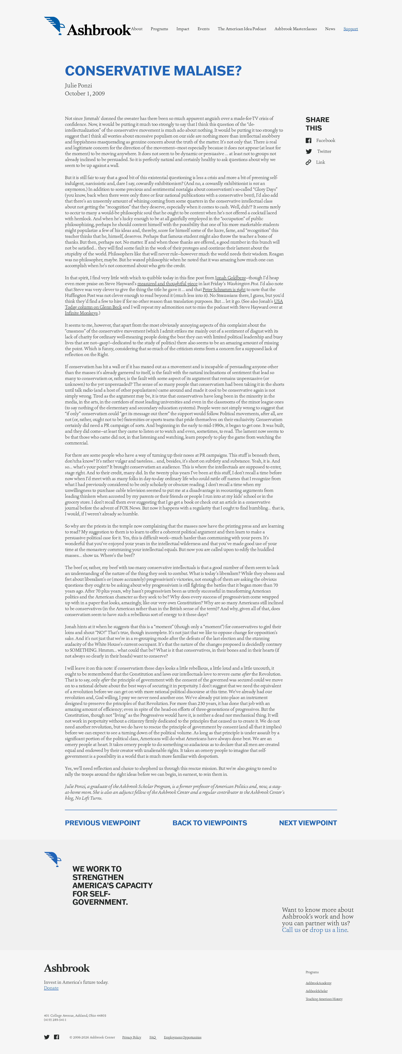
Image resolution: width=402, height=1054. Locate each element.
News (330, 28)
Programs (159, 28)
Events (204, 28)
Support (351, 28)
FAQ (152, 1037)
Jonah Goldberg (230, 278)
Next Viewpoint (308, 823)
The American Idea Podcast (242, 28)
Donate (51, 988)
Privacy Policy (131, 1037)
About (136, 28)
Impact (183, 28)
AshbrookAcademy (318, 983)
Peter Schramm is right (224, 289)
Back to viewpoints (210, 823)
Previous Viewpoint (102, 823)
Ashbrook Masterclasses (295, 28)
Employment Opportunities (182, 1037)
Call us (291, 930)
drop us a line (328, 930)
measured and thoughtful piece (167, 284)
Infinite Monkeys (81, 313)
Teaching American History (324, 999)
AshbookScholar (316, 991)
